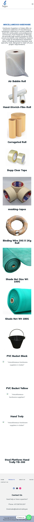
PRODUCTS (11, 479)
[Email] (17, 488)
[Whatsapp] (28, 517)
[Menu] (32, 4)
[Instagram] (20, 488)
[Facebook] (14, 488)
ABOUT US (22, 479)
